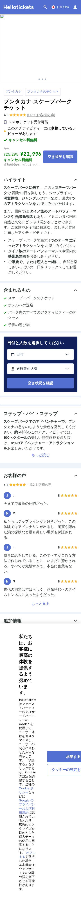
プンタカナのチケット (43, 91)
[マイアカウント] (75, 7)
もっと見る (41, 604)
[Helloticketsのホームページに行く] (19, 7)
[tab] (40, 179)
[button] (40, 179)
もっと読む (41, 455)
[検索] (45, 7)
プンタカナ (13, 91)
